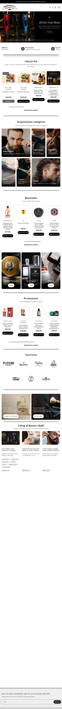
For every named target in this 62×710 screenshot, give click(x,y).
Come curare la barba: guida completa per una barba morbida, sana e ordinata (50, 449)
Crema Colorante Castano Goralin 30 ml (39, 224)
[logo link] (8, 363)
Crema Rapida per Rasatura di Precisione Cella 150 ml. (23, 225)
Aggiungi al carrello (23, 101)
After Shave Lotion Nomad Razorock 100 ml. (54, 224)
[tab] (10, 40)
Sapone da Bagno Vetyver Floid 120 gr (7, 224)
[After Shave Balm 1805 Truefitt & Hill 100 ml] (8, 312)
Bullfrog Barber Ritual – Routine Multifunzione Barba (38, 91)
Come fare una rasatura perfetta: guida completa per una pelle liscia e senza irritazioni (31, 449)
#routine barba (6, 467)
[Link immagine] (16, 143)
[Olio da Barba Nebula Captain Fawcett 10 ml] (23, 312)
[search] (50, 7)
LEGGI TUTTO (5, 470)
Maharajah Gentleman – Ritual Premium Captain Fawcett (8, 92)
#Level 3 (5, 464)
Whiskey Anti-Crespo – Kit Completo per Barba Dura (23, 92)
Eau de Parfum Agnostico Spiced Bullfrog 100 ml (39, 326)
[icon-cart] (55, 7)
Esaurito (8, 101)
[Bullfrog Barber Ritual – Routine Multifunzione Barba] (38, 78)
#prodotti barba (13, 464)
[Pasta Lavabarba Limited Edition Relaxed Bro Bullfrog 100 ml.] (54, 312)
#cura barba (6, 462)
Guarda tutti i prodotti (31, 110)
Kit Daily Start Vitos (53, 90)
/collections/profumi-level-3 (8, 12)
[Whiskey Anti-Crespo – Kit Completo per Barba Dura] (23, 78)
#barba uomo (6, 459)
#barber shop (15, 459)
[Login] (52, 7)
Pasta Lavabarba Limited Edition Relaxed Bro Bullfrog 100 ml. (54, 326)
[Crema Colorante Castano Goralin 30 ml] (39, 212)
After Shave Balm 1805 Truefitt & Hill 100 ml (8, 325)
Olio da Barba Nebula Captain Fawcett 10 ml (23, 326)
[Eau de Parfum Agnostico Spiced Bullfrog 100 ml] (39, 312)
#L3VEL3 (13, 462)
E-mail (4, 702)
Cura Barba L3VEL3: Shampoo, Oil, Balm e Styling (9, 449)
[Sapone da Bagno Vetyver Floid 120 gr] (8, 212)
